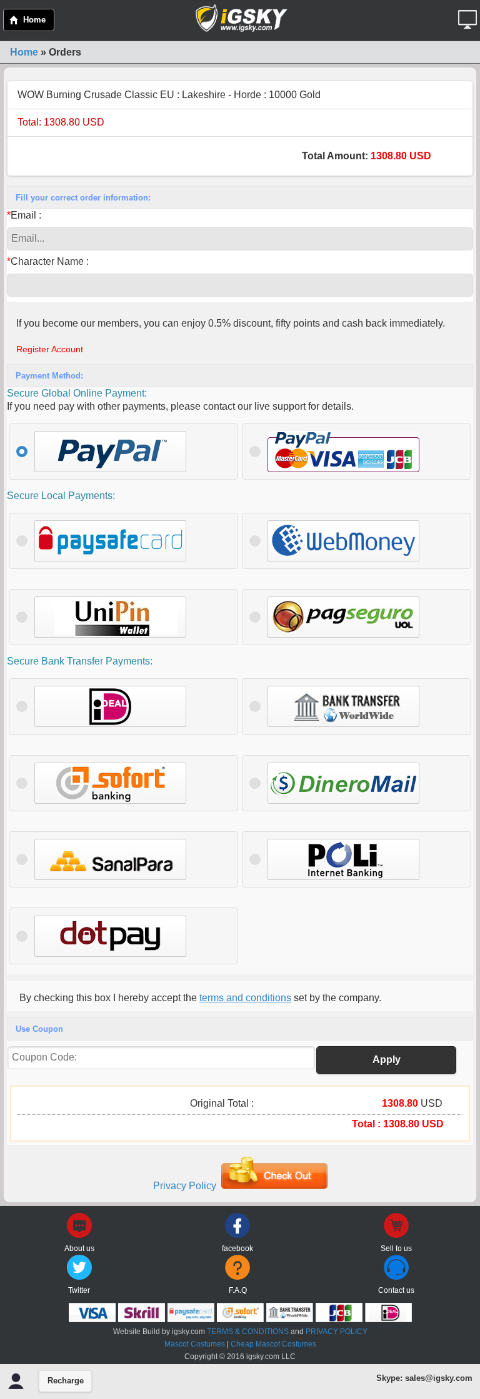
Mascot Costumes (194, 1344)
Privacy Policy (184, 1185)
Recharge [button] (66, 1381)
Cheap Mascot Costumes (273, 1344)
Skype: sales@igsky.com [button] (424, 1378)
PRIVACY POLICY (337, 1331)
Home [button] (34, 20)
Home (24, 52)
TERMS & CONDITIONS (248, 1331)
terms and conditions (245, 997)
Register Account (49, 349)
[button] (469, 15)
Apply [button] (386, 1059)
